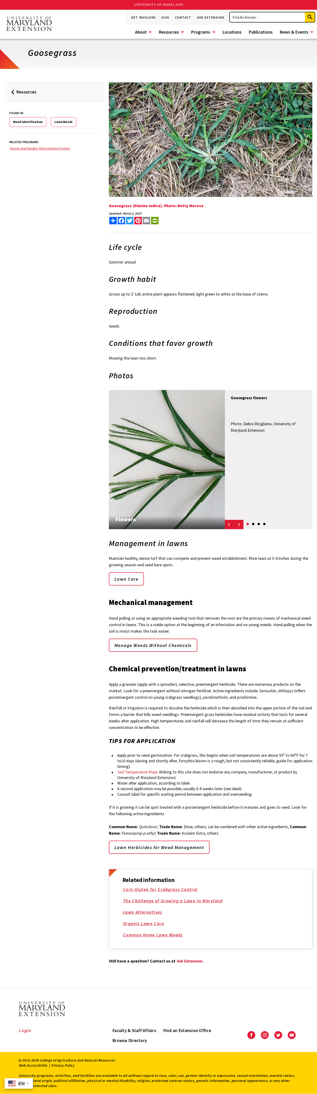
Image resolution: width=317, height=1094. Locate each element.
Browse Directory (129, 1040)
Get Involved (143, 17)
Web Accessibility (33, 1065)
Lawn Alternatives (142, 912)
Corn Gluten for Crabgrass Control (160, 889)
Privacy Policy (63, 1065)
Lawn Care (126, 579)
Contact (183, 17)
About (141, 32)
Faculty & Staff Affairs (134, 1030)
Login (25, 1030)
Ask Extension (210, 17)
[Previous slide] (229, 524)
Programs (200, 32)
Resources (169, 32)
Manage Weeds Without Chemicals (153, 645)
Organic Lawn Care (143, 923)
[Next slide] (238, 524)
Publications (261, 32)
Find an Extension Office (187, 1030)
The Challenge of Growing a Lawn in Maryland (173, 901)
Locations (232, 32)
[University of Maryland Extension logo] (29, 24)
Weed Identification (28, 122)
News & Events (294, 32)
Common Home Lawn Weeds (153, 935)
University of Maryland (158, 4)
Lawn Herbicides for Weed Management (159, 847)
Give (165, 17)
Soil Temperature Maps (138, 772)
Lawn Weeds (64, 122)
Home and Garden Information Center (40, 148)
